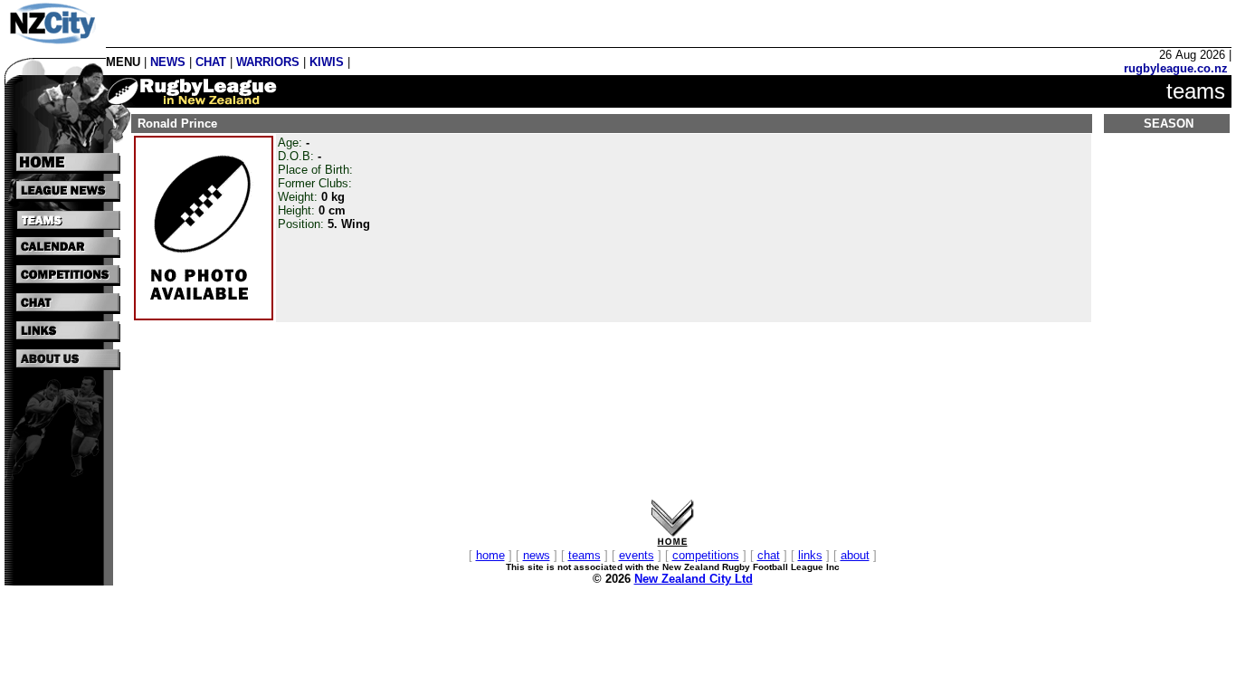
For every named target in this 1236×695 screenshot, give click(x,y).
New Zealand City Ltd (693, 579)
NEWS (167, 62)
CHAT (210, 62)
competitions (705, 555)
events (636, 555)
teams (584, 555)
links (810, 555)
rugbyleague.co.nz (1176, 68)
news (536, 555)
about (855, 555)
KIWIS (326, 62)
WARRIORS (267, 62)
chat (768, 555)
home (490, 555)
